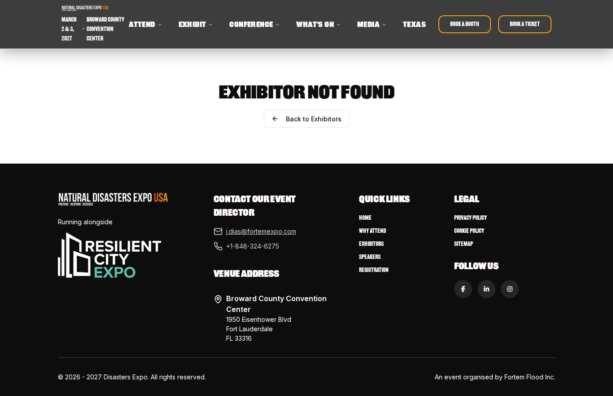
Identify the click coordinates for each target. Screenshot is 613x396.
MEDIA (368, 24)
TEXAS (414, 24)
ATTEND (142, 24)
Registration (374, 270)
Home (365, 218)
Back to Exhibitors (314, 119)
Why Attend (372, 231)
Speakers (370, 257)
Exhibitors (371, 244)
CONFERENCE (251, 24)
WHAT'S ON (315, 24)
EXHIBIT (192, 24)
